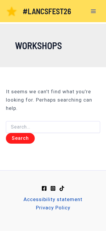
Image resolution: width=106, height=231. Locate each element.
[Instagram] (53, 188)
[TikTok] (61, 188)
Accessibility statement (53, 199)
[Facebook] (44, 188)
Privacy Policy (53, 208)
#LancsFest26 (47, 11)
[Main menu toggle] (93, 11)
